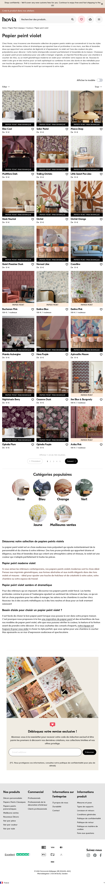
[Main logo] (10, 19)
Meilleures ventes (11, 812)
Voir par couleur (10, 824)
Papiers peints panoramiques (9, 807)
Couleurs (29, 28)
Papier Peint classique (16, 28)
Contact (56, 810)
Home (4, 28)
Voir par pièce (9, 820)
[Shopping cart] (90, 19)
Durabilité (56, 806)
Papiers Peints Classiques (14, 802)
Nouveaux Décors (11, 816)
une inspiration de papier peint (57, 619)
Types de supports (85, 806)
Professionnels (34, 798)
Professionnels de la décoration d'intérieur (37, 803)
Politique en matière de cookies (87, 827)
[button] (81, 19)
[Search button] (72, 19)
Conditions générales (86, 814)
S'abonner (89, 752)
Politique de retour (85, 822)
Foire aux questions (85, 833)
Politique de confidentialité (89, 818)
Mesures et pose (84, 802)
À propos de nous (60, 802)
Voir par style (9, 828)
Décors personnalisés (12, 798)
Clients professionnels (37, 809)
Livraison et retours (85, 810)
